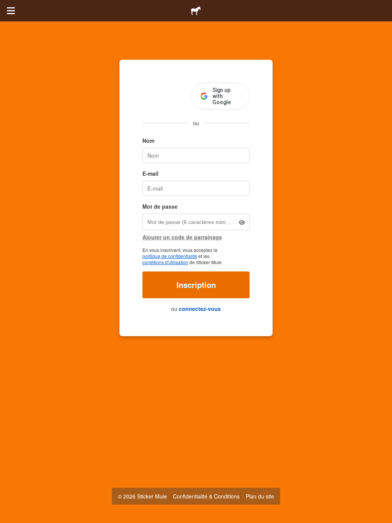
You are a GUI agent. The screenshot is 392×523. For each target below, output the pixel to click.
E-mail (150, 173)
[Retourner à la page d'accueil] (196, 10)
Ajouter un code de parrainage (182, 237)
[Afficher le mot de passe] (242, 222)
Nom (148, 140)
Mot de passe (160, 206)
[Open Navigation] (10, 10)
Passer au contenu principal (6, 6)
